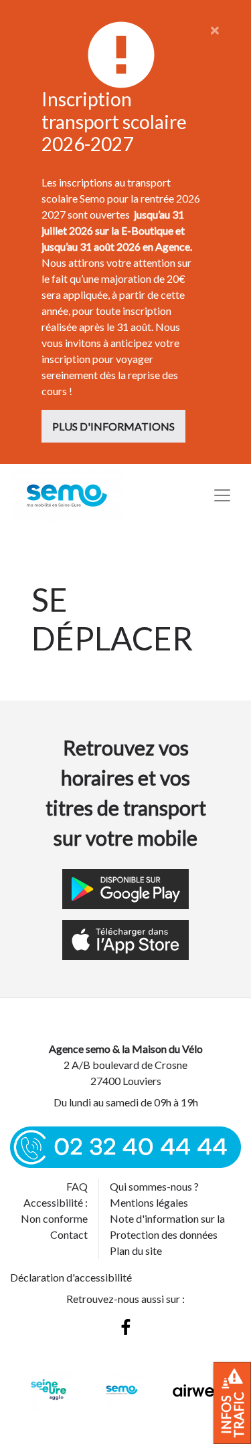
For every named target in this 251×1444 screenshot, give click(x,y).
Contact (69, 1234)
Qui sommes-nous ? (154, 1186)
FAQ (77, 1186)
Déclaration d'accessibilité (71, 1277)
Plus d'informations (113, 426)
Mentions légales (149, 1202)
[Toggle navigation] (222, 495)
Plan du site (136, 1250)
